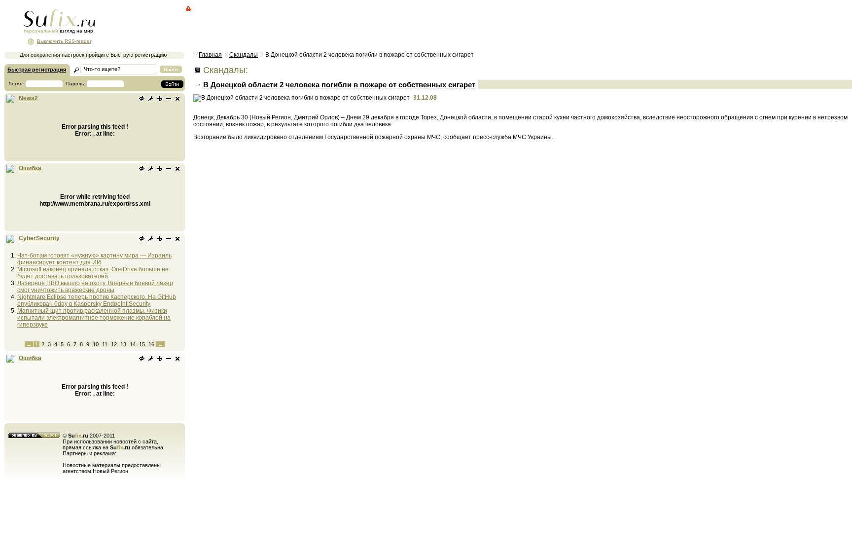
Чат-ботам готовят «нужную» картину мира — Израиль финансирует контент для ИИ (94, 259)
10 (96, 344)
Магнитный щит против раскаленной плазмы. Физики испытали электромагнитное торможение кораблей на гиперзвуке (94, 317)
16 (151, 344)
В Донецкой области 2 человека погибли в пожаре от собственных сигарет (339, 84)
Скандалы (243, 54)
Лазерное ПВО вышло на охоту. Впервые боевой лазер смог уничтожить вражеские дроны (95, 287)
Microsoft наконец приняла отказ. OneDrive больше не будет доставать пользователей (93, 273)
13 (123, 344)
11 (104, 344)
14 (133, 344)
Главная (210, 54)
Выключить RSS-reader (64, 41)
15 (142, 344)
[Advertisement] (372, 27)
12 (114, 344)
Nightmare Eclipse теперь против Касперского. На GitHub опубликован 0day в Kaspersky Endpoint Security (96, 300)
